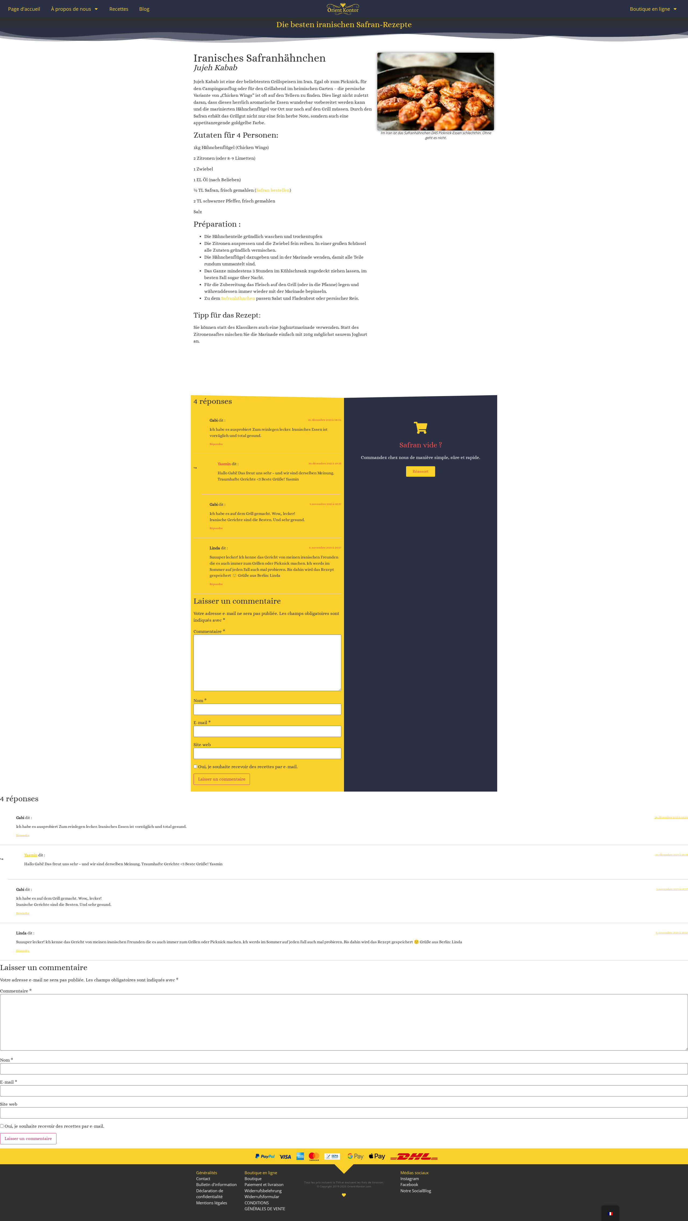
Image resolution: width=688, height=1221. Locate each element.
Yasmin (224, 463)
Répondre (216, 444)
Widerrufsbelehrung (263, 1190)
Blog (144, 9)
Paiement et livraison (264, 1184)
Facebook (409, 1184)
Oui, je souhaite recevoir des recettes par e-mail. (247, 766)
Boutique (253, 1178)
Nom (200, 700)
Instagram (409, 1178)
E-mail (202, 722)
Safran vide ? (420, 445)
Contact (203, 1178)
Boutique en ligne (650, 9)
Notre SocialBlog (415, 1190)
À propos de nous (71, 9)
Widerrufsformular (262, 1196)
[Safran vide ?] (420, 428)
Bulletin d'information (216, 1184)
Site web (202, 744)
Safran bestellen (273, 190)
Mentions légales (211, 1202)
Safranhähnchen (238, 298)
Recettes (118, 9)
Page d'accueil (24, 9)
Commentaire (209, 631)
